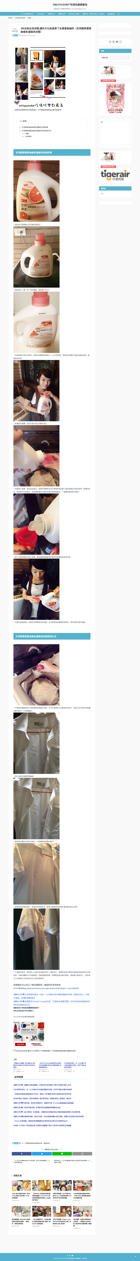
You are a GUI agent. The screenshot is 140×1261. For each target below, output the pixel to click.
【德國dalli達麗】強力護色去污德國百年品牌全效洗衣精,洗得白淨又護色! (24, 1065)
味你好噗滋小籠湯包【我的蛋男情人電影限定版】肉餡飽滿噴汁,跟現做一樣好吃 (42, 1098)
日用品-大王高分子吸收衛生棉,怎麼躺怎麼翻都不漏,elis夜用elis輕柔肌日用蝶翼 (42, 1125)
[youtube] (117, 41)
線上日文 (103, 68)
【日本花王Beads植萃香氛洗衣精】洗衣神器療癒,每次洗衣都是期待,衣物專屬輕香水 (50, 1065)
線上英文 (103, 154)
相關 (27, 133)
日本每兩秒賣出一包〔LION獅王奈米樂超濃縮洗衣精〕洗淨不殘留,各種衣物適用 (75, 1065)
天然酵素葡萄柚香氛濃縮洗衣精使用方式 (36, 130)
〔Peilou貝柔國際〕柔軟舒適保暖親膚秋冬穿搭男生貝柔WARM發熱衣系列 (40, 1121)
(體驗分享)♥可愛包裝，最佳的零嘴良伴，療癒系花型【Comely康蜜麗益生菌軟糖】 (44, 1103)
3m (22, 1143)
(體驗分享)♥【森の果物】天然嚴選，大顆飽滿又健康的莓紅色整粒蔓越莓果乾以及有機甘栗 (46, 1112)
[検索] (120, 41)
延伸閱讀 (28, 136)
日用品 (15, 35)
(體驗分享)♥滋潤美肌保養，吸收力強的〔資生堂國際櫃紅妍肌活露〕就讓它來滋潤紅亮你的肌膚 (48, 1116)
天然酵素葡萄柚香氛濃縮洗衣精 (33, 1143)
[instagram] (113, 41)
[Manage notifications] (135, 1256)
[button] (22, 1153)
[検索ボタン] (118, 14)
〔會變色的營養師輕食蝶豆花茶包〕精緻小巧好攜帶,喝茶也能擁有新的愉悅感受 (42, 1094)
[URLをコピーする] (82, 1153)
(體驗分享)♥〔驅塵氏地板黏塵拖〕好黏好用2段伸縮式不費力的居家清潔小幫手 (42, 1085)
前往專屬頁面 (115, 99)
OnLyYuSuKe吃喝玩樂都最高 (24, 1017)
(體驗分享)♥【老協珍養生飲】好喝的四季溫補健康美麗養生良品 (37, 1107)
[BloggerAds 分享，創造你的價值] (115, 90)
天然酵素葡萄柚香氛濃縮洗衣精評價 (35, 127)
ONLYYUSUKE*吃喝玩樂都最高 (70, 4)
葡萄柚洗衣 (47, 1143)
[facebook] (110, 41)
